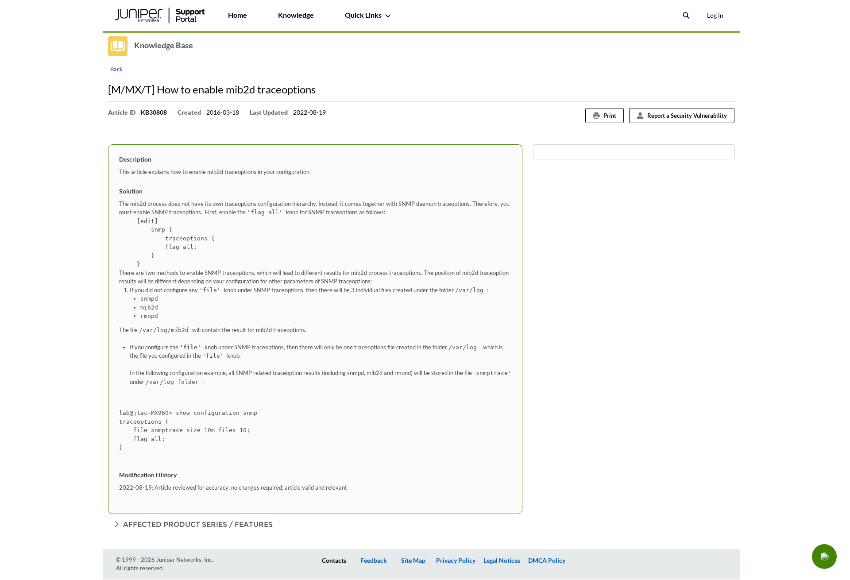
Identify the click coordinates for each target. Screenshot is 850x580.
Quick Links (363, 15)
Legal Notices (501, 560)
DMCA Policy (546, 560)
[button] (824, 556)
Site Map (413, 560)
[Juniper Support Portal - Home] (160, 15)
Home (237, 15)
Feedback (373, 560)
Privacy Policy (455, 560)
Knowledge (296, 15)
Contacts (334, 560)
